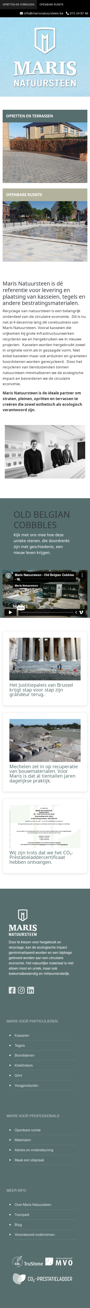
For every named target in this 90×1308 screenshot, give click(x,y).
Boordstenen (25, 1055)
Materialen (23, 1139)
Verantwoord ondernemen (35, 1234)
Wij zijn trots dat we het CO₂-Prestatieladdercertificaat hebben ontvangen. (41, 857)
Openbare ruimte (52, 4)
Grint (18, 1075)
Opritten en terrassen (18, 4)
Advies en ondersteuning (34, 1149)
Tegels (20, 1045)
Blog (18, 1224)
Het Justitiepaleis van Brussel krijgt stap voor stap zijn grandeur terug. (41, 689)
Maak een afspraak (29, 1159)
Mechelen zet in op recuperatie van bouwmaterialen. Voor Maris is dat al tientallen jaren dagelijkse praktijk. (43, 773)
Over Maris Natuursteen (33, 1204)
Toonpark (22, 1214)
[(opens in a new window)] (12, 989)
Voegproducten (26, 1085)
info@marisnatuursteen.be (43, 13)
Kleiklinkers (24, 1065)
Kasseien (22, 1035)
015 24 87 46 (79, 13)
